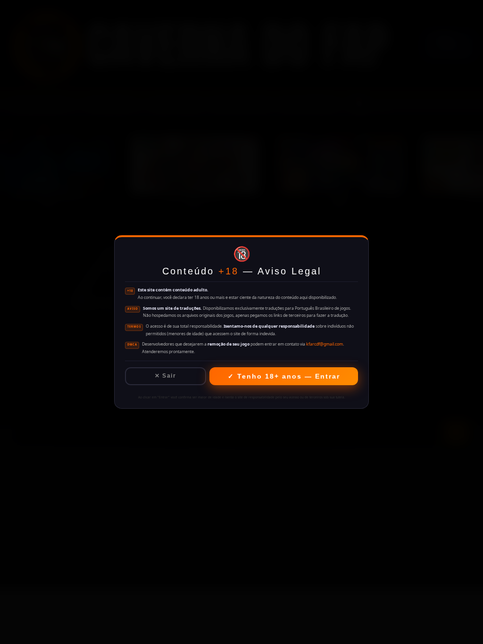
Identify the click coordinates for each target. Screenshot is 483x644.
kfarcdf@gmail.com (324, 344)
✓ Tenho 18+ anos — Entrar (284, 376)
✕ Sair (165, 376)
